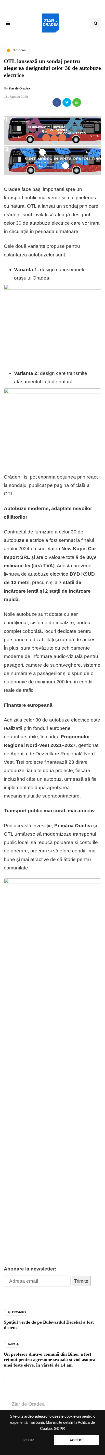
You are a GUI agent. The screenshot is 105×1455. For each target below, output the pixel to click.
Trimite (81, 1281)
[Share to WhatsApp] (76, 102)
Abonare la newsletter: (30, 1269)
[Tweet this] (66, 102)
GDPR (59, 1429)
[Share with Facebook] (56, 102)
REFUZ (28, 1440)
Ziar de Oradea (19, 88)
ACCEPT (76, 1440)
